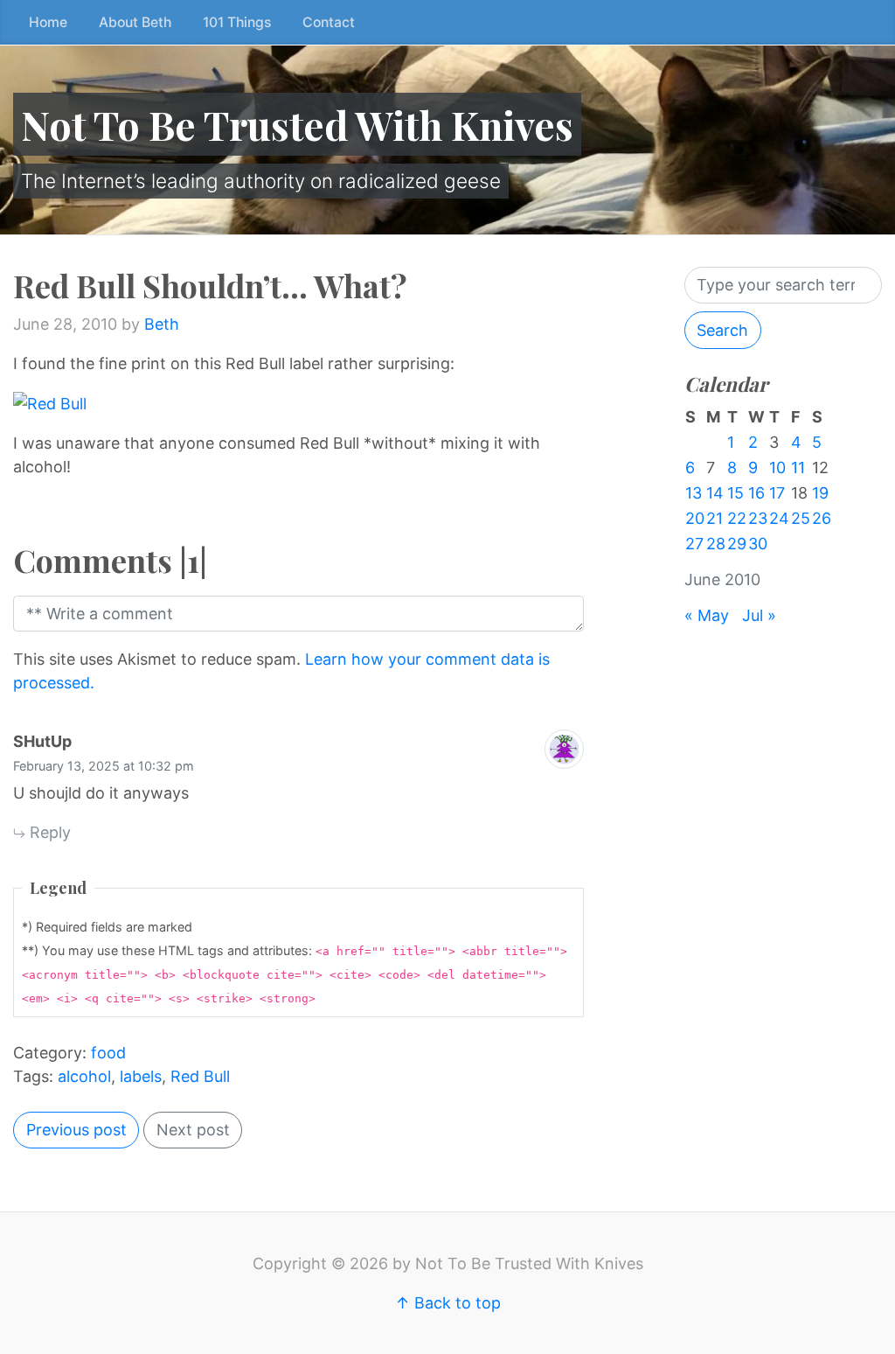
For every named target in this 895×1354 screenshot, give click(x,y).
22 (736, 518)
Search (722, 330)
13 (693, 493)
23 (757, 518)
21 (714, 518)
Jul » (759, 615)
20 (694, 518)
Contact (328, 22)
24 (779, 518)
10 (777, 467)
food (108, 1052)
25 (800, 518)
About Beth (135, 22)
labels (141, 1076)
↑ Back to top (448, 1303)
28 (715, 543)
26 (821, 518)
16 (756, 493)
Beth (161, 324)
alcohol (84, 1076)
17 (777, 493)
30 (757, 543)
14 (715, 493)
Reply (48, 832)
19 (820, 493)
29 (736, 543)
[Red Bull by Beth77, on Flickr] (50, 403)
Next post (193, 1129)
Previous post (76, 1129)
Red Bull (200, 1076)
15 (735, 493)
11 (798, 467)
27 (694, 543)
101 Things (237, 22)
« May (706, 615)
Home (48, 22)
